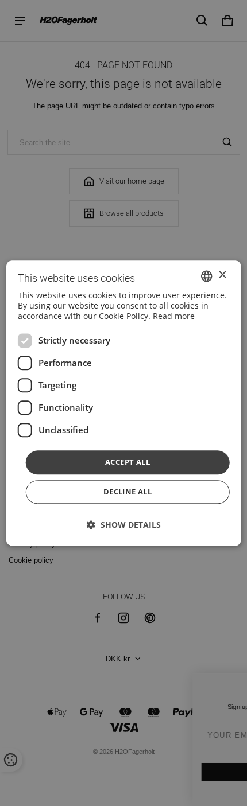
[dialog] (123, 403)
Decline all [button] (127, 491)
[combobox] (206, 276)
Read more (174, 316)
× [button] (222, 275)
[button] (124, 524)
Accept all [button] (127, 462)
